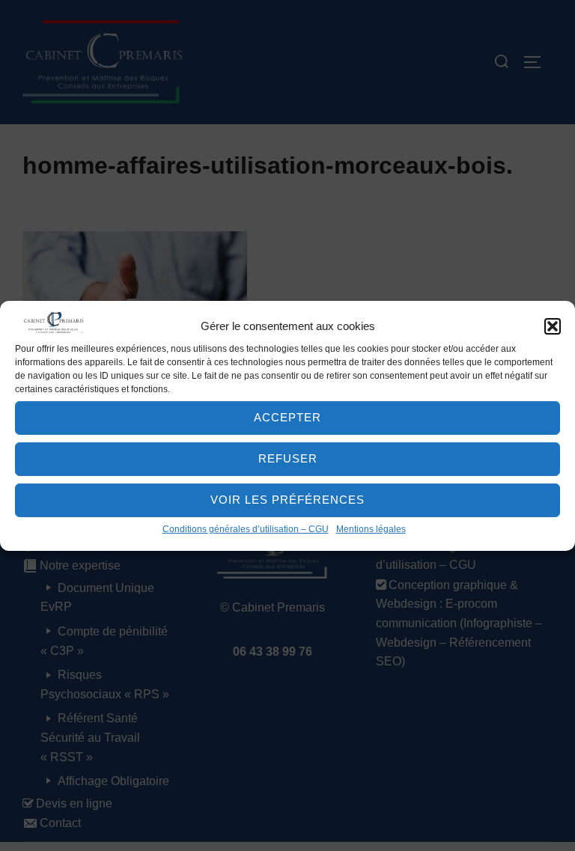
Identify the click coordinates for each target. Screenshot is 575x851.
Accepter (287, 417)
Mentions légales (371, 529)
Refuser (287, 458)
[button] (552, 326)
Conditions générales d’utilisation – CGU (245, 529)
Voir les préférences (287, 499)
